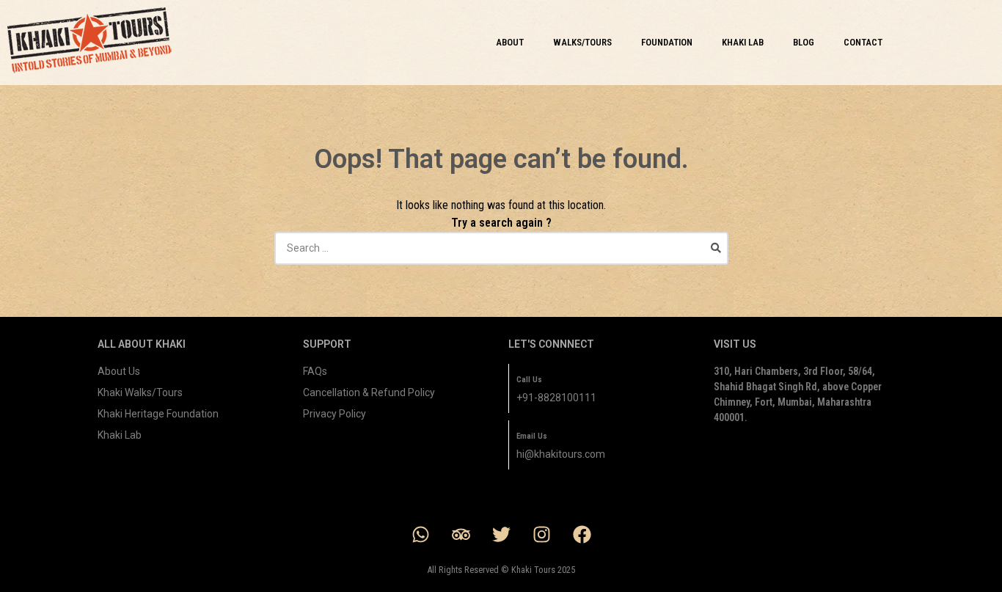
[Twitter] (501, 534)
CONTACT (863, 42)
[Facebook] (581, 534)
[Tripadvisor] (460, 534)
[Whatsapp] (420, 534)
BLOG (803, 42)
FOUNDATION (666, 42)
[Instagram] (541, 534)
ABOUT (510, 42)
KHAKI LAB (743, 42)
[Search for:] (501, 248)
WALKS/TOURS (582, 42)
